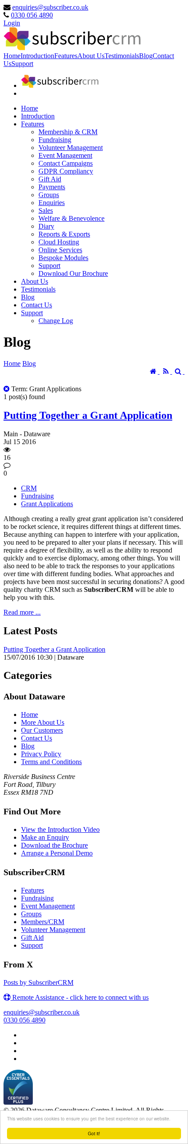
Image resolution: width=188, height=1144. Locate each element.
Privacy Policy (41, 754)
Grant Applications (47, 504)
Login (11, 23)
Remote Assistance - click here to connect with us (79, 997)
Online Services (60, 250)
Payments (51, 187)
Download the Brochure (54, 845)
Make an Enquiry (45, 837)
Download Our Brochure (73, 273)
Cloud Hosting (58, 242)
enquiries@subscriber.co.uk (50, 7)
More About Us (42, 722)
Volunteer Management (70, 147)
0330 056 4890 (32, 15)
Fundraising (54, 139)
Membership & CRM (67, 132)
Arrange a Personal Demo (57, 853)
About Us (90, 55)
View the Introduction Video (60, 829)
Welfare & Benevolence (71, 218)
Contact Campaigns (65, 163)
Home (12, 55)
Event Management (65, 155)
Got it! (94, 1133)
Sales (45, 210)
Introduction (37, 55)
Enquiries (51, 202)
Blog (146, 55)
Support (22, 63)
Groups (48, 194)
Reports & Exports (64, 234)
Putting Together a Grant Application (87, 415)
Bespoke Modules (63, 257)
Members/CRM (42, 921)
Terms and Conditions (51, 761)
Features (65, 55)
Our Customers (42, 730)
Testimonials (121, 55)
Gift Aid (49, 179)
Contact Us (36, 305)
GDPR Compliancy (65, 171)
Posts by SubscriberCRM (38, 982)
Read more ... (22, 612)
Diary (46, 226)
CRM (29, 488)
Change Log (55, 320)
